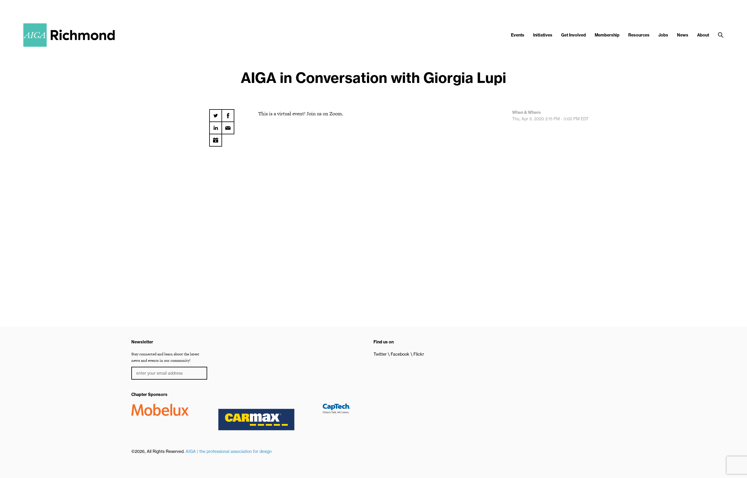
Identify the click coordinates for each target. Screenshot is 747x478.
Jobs (663, 35)
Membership (607, 35)
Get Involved (573, 35)
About (703, 35)
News (682, 35)
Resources (639, 35)
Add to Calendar (215, 138)
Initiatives (542, 35)
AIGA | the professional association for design (229, 451)
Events (517, 35)
